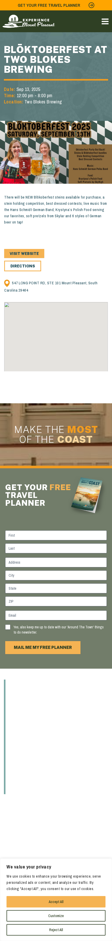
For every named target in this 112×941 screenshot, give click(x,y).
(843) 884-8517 (16, 846)
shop (17, 726)
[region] (56, 899)
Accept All (56, 901)
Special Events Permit (43, 778)
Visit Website (24, 254)
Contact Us (27, 789)
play (16, 716)
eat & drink (26, 705)
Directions (22, 266)
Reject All (56, 929)
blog (17, 758)
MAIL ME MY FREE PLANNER (43, 647)
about (19, 685)
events (20, 747)
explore (22, 695)
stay (16, 737)
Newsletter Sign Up (39, 768)
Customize (56, 915)
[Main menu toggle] (105, 21)
